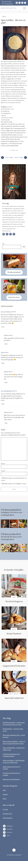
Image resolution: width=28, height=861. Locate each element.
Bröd (4, 16)
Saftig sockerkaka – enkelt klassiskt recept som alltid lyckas (14, 761)
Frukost (16, 694)
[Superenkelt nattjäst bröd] (14, 682)
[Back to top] (14, 850)
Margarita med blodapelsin (11, 779)
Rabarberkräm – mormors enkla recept (13, 730)
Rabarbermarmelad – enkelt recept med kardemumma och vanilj (14, 723)
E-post (3, 471)
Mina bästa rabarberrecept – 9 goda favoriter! (14, 736)
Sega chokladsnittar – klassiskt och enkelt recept (14, 749)
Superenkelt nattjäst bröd (14, 698)
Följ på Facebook (14, 297)
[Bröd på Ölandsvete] (14, 618)
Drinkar (5, 794)
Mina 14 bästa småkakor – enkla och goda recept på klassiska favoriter (14, 742)
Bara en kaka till (11, 534)
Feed (8, 835)
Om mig (5, 809)
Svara (3, 326)
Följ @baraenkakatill (14, 272)
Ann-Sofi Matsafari (7, 391)
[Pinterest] (22, 3)
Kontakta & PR (7, 814)
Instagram (9, 826)
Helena (6, 335)
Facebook (9, 829)
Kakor (4, 799)
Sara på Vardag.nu (6, 311)
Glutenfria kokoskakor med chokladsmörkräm (11, 755)
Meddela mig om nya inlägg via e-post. (14, 483)
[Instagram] (16, 3)
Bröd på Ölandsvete (14, 634)
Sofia (2, 352)
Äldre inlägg (9, 157)
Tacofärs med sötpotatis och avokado (11, 774)
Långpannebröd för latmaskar (14, 666)
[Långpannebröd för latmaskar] (14, 650)
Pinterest (9, 832)
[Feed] (25, 3)
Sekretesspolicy (8, 818)
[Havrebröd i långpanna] (14, 585)
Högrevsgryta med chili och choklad (11, 768)
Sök (3, 244)
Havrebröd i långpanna (14, 602)
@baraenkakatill (11, 510)
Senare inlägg (18, 157)
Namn (3, 463)
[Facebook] (19, 3)
